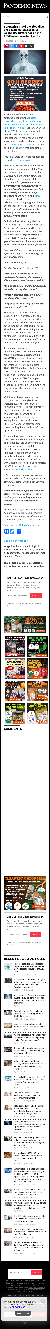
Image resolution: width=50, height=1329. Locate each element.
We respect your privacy (37, 1288)
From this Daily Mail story (21, 469)
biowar (17, 549)
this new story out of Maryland (23, 144)
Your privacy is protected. (15, 603)
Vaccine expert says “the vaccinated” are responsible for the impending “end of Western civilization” (30, 1037)
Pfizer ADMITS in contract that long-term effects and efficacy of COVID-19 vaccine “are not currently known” (30, 1081)
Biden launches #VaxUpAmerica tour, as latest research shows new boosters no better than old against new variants (30, 1141)
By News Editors (29, 1006)
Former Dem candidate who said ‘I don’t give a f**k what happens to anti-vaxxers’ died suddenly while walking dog (29, 1246)
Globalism (30, 553)
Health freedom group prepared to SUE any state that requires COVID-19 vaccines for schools (29, 1218)
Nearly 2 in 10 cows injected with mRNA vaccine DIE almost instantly (29, 1025)
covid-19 (38, 549)
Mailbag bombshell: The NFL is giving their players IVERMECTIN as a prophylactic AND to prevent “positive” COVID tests (29, 1126)
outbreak (40, 553)
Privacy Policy (18, 1307)
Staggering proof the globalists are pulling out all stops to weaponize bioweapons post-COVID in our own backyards (29, 999)
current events (11, 553)
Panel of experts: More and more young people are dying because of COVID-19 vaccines (29, 1013)
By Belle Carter (29, 1030)
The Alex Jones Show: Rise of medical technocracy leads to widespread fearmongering (27, 1095)
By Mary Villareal (29, 1101)
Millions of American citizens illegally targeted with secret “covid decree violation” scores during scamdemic (30, 1065)
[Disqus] (25, 767)
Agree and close (23, 1313)
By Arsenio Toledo (30, 1019)
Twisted (19, 556)
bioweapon (27, 549)
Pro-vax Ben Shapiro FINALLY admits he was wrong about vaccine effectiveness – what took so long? (30, 1205)
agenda (24, 546)
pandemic (9, 556)
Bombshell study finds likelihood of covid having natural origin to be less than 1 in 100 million (30, 1192)
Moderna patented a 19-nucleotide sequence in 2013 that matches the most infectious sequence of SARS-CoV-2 (29, 968)
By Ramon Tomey (29, 1237)
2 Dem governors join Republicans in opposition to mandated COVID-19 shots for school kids (30, 1232)
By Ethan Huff (28, 990)
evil (22, 553)
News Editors (22, 41)
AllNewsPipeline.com (20, 160)
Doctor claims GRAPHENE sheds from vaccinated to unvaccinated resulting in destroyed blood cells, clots (29, 1157)
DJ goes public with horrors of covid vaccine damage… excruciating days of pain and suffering (30, 1050)
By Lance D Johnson (30, 974)
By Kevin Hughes (29, 1116)
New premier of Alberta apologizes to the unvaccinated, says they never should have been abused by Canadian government (30, 983)
